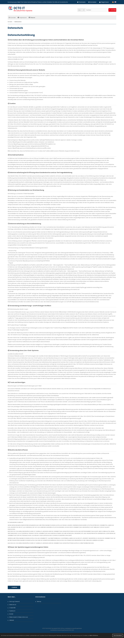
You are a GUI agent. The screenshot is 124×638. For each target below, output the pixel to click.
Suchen (112, 10)
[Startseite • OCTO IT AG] (20, 8)
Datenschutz (12, 604)
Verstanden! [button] (118, 635)
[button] (81, 10)
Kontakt (13, 17)
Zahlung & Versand (14, 601)
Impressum (23, 17)
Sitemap (39, 601)
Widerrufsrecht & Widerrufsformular (18, 617)
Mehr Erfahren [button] (94, 635)
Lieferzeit (11, 620)
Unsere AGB (12, 608)
